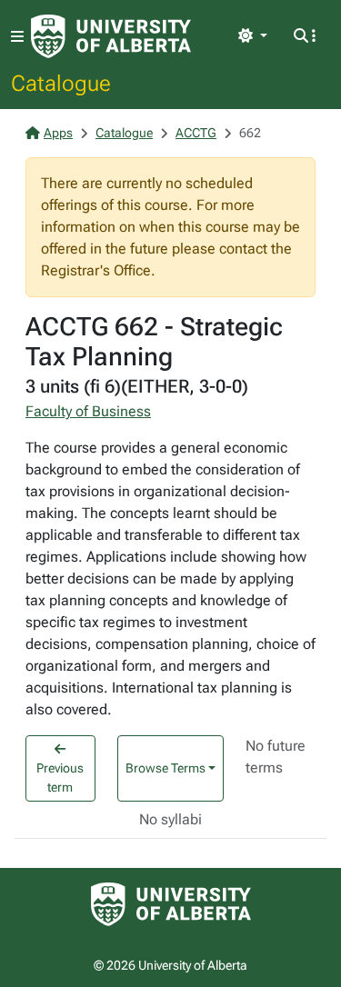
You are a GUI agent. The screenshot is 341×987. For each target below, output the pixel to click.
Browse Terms (165, 768)
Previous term (60, 777)
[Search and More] (304, 36)
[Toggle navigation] (17, 37)
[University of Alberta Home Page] (111, 36)
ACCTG (196, 132)
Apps (58, 132)
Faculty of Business (88, 411)
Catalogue (61, 83)
